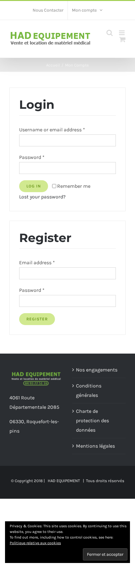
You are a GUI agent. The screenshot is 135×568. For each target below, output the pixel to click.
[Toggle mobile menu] (122, 32)
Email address (37, 263)
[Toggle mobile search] (109, 32)
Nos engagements (96, 370)
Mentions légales (95, 446)
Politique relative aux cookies (35, 543)
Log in (33, 186)
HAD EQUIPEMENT (64, 480)
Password (32, 157)
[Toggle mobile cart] (122, 39)
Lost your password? (42, 197)
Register (37, 319)
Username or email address (52, 130)
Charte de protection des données (92, 420)
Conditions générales (88, 390)
